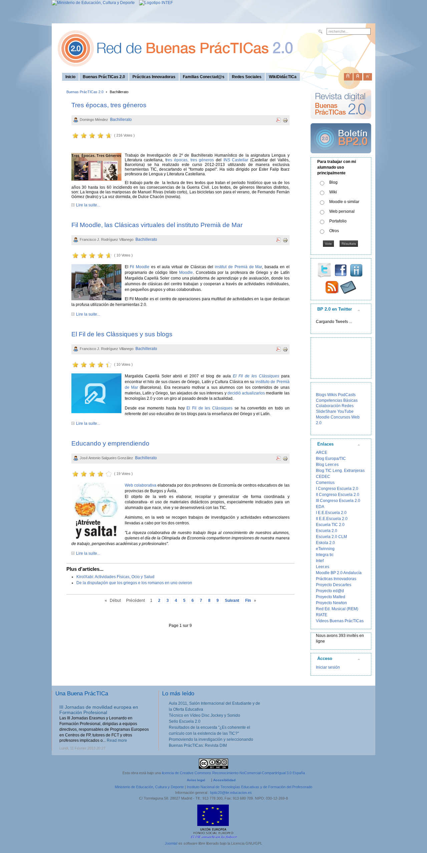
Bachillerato (121, 119)
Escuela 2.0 (326, 530)
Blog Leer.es (327, 464)
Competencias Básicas (337, 400)
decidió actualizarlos (246, 393)
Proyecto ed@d (330, 590)
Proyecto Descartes (333, 584)
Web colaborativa (140, 485)
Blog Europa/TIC (331, 458)
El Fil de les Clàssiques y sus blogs (121, 334)
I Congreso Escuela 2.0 (337, 488)
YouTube (345, 411)
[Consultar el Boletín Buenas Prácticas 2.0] (341, 156)
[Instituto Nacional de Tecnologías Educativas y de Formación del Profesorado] (154, 2)
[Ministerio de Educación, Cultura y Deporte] (93, 2)
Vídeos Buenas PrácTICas (340, 621)
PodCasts (347, 394)
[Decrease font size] (367, 75)
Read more (117, 740)
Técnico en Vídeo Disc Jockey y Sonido (204, 715)
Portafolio (338, 221)
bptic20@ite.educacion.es (231, 793)
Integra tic (325, 554)
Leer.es (322, 566)
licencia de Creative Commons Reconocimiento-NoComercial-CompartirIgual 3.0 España (233, 773)
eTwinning (325, 548)
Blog (333, 182)
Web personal (342, 211)
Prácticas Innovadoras (336, 578)
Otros (334, 230)
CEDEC (323, 476)
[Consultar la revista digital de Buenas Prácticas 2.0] (341, 122)
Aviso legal (196, 780)
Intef (320, 560)
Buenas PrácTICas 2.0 (84, 92)
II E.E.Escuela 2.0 (332, 518)
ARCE (321, 452)
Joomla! (171, 843)
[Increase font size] (348, 75)
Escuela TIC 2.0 (330, 524)
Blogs (321, 394)
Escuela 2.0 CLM (331, 536)
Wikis (332, 394)
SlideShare (326, 411)
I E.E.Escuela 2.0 (331, 512)
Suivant (232, 600)
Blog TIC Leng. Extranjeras (340, 470)
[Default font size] (358, 75)
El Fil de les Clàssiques (209, 408)
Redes (348, 405)
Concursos (340, 417)
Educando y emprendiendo (110, 443)
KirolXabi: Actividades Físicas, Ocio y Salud (115, 576)
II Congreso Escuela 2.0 (337, 494)
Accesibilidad (224, 780)
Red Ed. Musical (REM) (337, 609)
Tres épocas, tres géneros (108, 105)
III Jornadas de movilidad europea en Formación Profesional (98, 709)
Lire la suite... (88, 205)
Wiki (333, 192)
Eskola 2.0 (325, 542)
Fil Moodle (139, 267)
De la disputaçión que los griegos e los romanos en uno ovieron (134, 582)
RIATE (321, 615)
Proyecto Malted (330, 596)
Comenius (325, 482)
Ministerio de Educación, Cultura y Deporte (149, 787)
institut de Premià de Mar (238, 267)
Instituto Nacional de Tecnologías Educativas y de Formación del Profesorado (249, 787)
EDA (320, 506)
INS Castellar (235, 160)
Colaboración (328, 405)
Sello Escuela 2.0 (184, 721)
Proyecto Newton (331, 603)
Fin (248, 600)
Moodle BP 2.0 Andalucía (339, 572)
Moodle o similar (344, 201)
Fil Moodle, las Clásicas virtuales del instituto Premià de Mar (157, 224)
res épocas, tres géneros (190, 160)
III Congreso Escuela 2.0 (338, 500)
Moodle (186, 272)
